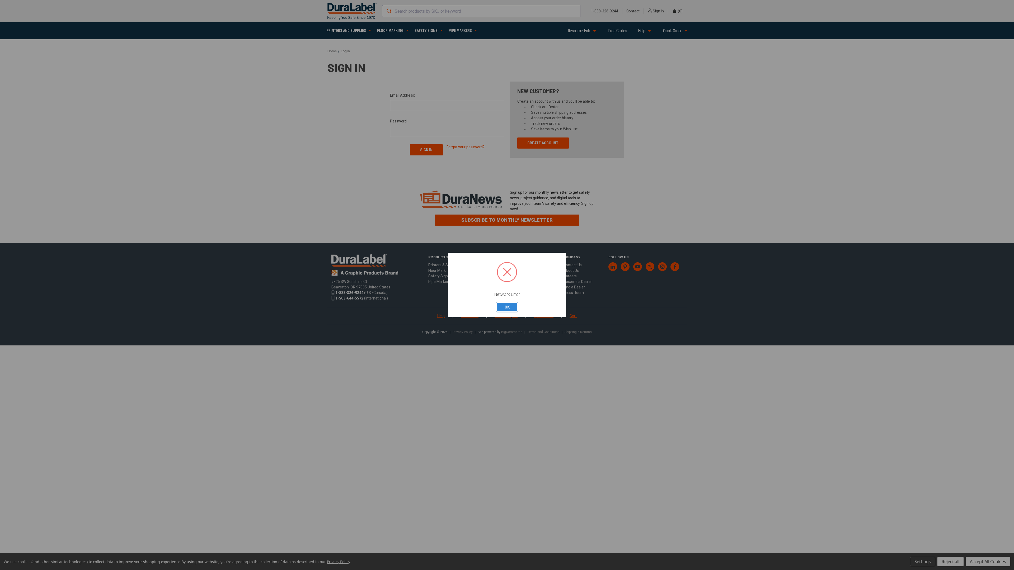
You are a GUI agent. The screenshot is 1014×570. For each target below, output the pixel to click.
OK (507, 307)
